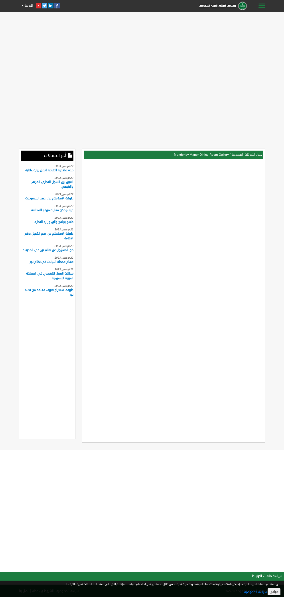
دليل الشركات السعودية (246, 155)
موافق (274, 592)
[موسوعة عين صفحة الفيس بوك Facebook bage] (57, 5)
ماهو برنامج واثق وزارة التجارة (53, 222)
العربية (28, 6)
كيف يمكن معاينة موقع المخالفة (52, 210)
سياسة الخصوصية (255, 592)
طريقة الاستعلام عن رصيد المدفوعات (49, 198)
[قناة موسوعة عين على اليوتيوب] (38, 5)
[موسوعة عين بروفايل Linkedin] (50, 5)
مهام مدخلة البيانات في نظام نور (51, 262)
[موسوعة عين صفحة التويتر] (44, 5)
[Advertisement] (142, 45)
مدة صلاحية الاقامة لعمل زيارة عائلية (49, 170)
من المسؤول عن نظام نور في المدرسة (48, 250)
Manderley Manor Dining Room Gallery (201, 155)
